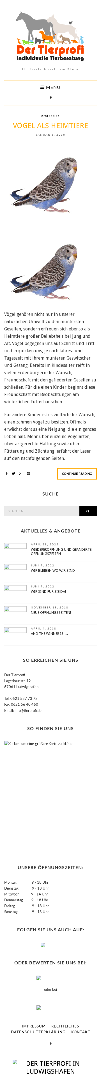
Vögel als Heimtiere (50, 125)
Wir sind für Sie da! (48, 591)
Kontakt (80, 1032)
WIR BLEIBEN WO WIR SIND (53, 570)
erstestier (50, 115)
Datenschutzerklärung (38, 1032)
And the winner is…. (49, 633)
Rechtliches (65, 1026)
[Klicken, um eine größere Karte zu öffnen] (39, 796)
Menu (53, 87)
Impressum (34, 1026)
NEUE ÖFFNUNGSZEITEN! (51, 612)
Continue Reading (77, 473)
